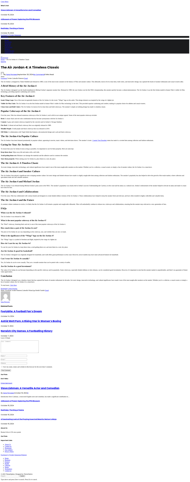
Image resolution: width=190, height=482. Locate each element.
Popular (14, 288)
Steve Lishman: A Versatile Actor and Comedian (21, 10)
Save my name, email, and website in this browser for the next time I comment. (27, 367)
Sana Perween (11, 74)
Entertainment (6, 383)
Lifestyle (8, 47)
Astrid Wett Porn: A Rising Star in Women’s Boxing (31, 321)
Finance (8, 44)
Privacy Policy (9, 451)
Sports (7, 49)
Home (7, 40)
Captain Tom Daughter (99, 140)
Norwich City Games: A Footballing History (26, 331)
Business (8, 42)
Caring (10, 288)
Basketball (4, 288)
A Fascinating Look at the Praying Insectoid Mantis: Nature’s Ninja (29, 419)
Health (7, 45)
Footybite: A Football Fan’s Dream (21, 311)
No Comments (39, 74)
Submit (22, 476)
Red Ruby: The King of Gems (12, 28)
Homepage (8, 448)
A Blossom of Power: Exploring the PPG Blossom (20, 19)
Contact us (9, 52)
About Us (8, 444)
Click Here (13, 285)
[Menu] (1, 56)
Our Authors (9, 450)
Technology (9, 51)
